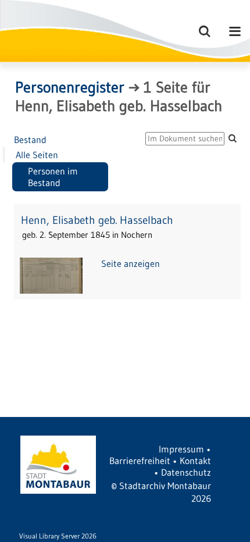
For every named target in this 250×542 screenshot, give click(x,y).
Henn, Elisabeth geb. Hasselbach (97, 220)
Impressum (181, 449)
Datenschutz (186, 472)
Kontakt (195, 460)
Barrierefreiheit (139, 460)
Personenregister (69, 87)
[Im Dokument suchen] (232, 138)
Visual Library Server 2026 (58, 536)
